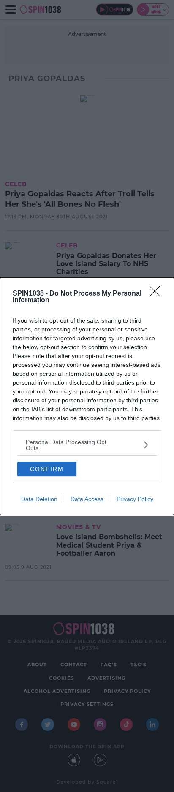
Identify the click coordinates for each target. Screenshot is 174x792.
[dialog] (87, 396)
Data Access (87, 499)
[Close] (158, 294)
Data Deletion (39, 499)
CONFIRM (47, 469)
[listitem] (87, 445)
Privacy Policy (135, 499)
